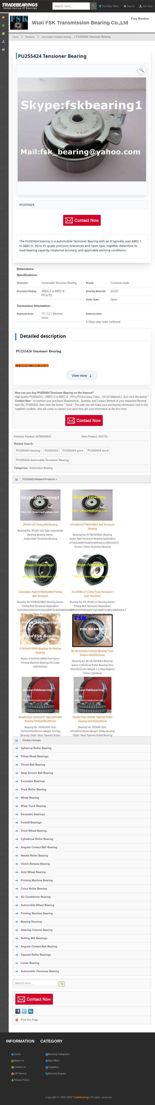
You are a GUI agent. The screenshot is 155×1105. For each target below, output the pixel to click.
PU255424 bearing (28, 450)
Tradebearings (81, 1097)
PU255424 (51, 450)
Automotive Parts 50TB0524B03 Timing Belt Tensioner (40, 594)
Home (16, 37)
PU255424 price (73, 450)
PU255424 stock (98, 450)
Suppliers (53, 1067)
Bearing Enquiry (57, 1073)
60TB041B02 (43, 436)
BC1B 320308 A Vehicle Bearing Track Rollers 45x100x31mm (92, 653)
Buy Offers (54, 1060)
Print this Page (29, 1019)
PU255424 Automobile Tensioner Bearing (42, 460)
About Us (19, 1060)
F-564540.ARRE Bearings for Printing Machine (40, 650)
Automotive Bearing (40, 467)
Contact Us (20, 1067)
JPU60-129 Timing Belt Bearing (40, 524)
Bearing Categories (59, 1054)
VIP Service (20, 1073)
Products (30, 37)
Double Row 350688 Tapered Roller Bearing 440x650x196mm (92, 719)
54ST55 (103, 436)
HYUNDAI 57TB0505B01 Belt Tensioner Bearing (92, 526)
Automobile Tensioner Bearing (56, 37)
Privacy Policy (21, 1080)
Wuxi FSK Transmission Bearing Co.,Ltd (80, 22)
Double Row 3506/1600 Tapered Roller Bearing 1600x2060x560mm (40, 719)
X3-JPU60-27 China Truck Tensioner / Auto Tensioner (92, 594)
